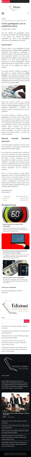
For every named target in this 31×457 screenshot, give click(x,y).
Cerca (3, 317)
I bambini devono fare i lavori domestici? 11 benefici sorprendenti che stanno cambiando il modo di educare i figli (14, 342)
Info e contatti (5, 375)
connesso (11, 290)
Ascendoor (12, 454)
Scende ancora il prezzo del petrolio (13, 277)
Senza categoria (6, 192)
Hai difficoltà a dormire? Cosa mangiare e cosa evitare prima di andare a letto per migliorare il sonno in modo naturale (14, 349)
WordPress (24, 454)
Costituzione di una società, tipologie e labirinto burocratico (16, 413)
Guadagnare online (7, 190)
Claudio (13, 29)
